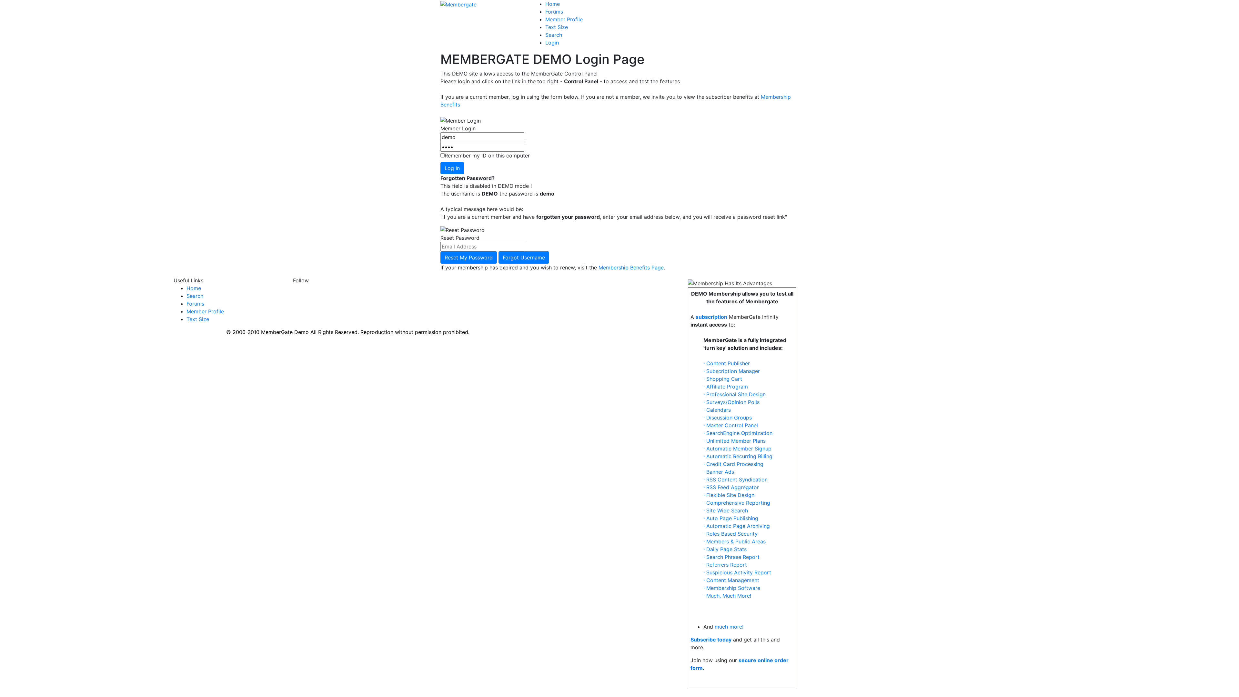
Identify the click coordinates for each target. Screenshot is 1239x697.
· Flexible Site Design (728, 495)
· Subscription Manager (731, 371)
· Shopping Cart (722, 379)
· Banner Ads (718, 472)
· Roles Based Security (730, 533)
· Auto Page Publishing (730, 518)
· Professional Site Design (734, 394)
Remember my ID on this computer (487, 155)
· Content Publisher (726, 363)
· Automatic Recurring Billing (737, 456)
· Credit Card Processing (733, 464)
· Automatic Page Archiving (736, 526)
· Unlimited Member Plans (734, 441)
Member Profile (564, 19)
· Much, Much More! (727, 595)
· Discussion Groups (727, 417)
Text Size (556, 27)
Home (552, 4)
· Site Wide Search (725, 510)
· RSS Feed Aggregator (731, 487)
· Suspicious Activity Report (737, 572)
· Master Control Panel (730, 425)
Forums (554, 11)
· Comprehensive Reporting (736, 503)
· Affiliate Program (725, 386)
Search (553, 35)
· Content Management (731, 580)
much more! (729, 626)
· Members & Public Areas (734, 541)
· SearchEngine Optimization (737, 433)
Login (552, 42)
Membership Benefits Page (631, 267)
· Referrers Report (725, 564)
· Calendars (717, 410)
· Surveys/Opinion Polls (731, 402)
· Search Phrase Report (731, 557)
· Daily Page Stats (725, 549)
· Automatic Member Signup (737, 448)
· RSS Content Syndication (735, 479)
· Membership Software (731, 588)
